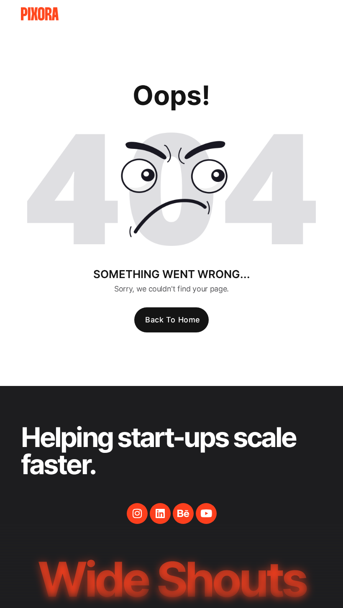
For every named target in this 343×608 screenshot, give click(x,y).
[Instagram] (137, 513)
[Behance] (183, 513)
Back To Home (172, 319)
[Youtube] (206, 513)
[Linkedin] (160, 513)
